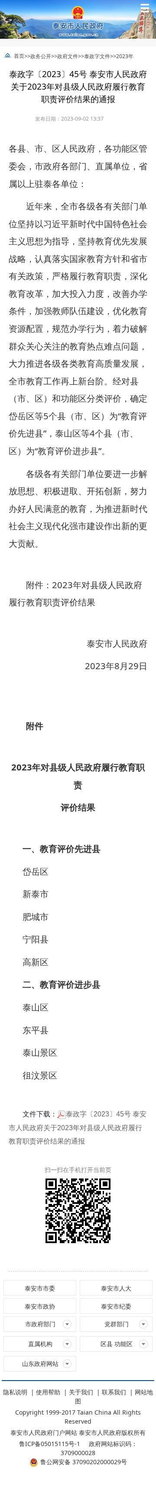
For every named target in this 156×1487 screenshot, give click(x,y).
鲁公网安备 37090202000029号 (83, 1462)
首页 (19, 55)
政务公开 (40, 56)
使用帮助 (48, 1392)
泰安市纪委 (116, 1306)
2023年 (124, 56)
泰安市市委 (40, 1288)
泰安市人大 (116, 1288)
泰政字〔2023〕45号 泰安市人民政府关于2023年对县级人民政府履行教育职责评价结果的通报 (77, 1127)
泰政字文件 (97, 56)
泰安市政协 (40, 1306)
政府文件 (67, 56)
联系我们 (114, 1392)
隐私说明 (15, 1392)
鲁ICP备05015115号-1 (49, 1444)
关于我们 (81, 1392)
